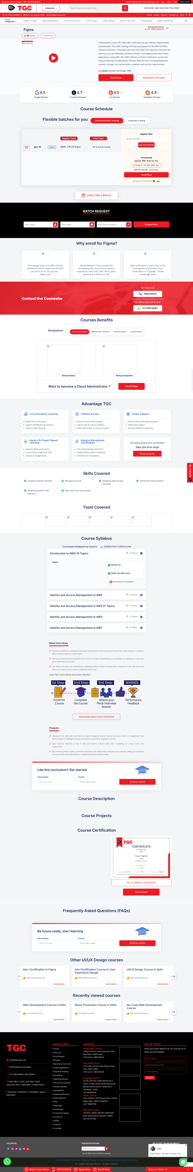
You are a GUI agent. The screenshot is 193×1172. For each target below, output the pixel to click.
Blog (182, 15)
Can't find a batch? (99, 195)
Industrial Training (61, 1071)
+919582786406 (33, 2)
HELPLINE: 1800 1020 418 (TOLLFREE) (161, 8)
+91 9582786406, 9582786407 (22, 1074)
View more (153, 170)
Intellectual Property (89, 1160)
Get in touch (141, 891)
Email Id (81, 777)
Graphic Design (30, 20)
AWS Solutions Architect (100, 332)
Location (57, 1124)
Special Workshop (61, 1079)
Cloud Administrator (79, 332)
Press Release (59, 1056)
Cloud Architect (136, 332)
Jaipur (42, 1092)
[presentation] (173, 976)
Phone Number (43, 777)
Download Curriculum (154, 77)
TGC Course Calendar (62, 1083)
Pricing (100, 1160)
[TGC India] (8, 1149)
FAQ (55, 1102)
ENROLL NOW (137, 781)
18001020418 (150, 293)
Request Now (151, 224)
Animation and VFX (72, 20)
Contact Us (173, 15)
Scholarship (58, 1109)
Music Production (127, 20)
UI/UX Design (92, 20)
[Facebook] (186, 15)
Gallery (56, 1120)
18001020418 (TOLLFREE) (20, 1067)
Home (149, 15)
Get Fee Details (146, 145)
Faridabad (33, 1092)
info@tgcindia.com (57, 15)
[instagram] (189, 15)
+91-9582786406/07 (13, 15)
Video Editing (109, 20)
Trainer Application (61, 1067)
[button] (186, 20)
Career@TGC (59, 1090)
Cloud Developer (120, 332)
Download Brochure (62, 1094)
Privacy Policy (132, 1160)
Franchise (57, 1128)
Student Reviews (60, 1086)
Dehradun (11, 1095)
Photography (146, 20)
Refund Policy (121, 1160)
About (156, 15)
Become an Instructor (62, 1064)
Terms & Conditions (63, 1160)
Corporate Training (136, 120)
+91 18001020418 (155, 29)
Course (164, 15)
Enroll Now (115, 77)
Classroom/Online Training (107, 120)
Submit (149, 1077)
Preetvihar (22, 1092)
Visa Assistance (60, 1098)
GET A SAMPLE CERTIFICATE (141, 882)
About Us (57, 1052)
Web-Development (50, 20)
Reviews (57, 1060)
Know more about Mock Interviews (96, 717)
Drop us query (147, 453)
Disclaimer (76, 1160)
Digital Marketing (165, 20)
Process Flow (110, 1160)
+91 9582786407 (150, 308)
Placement (58, 1105)
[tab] (96, 553)
